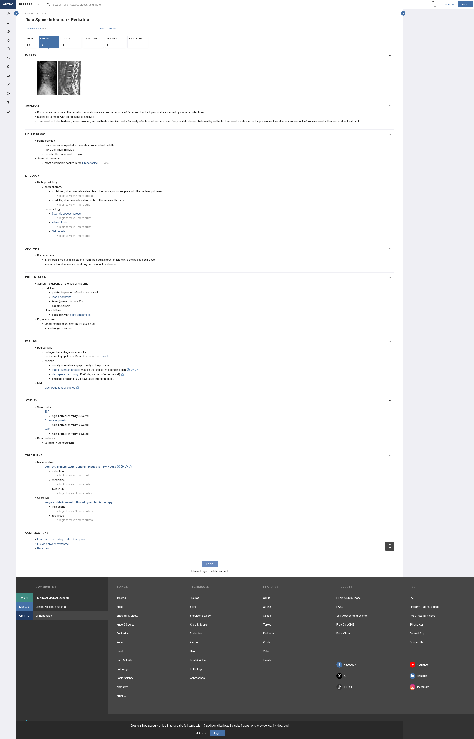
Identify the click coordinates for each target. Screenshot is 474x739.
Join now (449, 4)
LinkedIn (422, 675)
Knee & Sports (125, 624)
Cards (266, 598)
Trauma (121, 598)
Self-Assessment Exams (351, 615)
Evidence (268, 633)
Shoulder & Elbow (127, 615)
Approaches (197, 678)
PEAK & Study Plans (348, 598)
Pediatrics (123, 633)
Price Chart (343, 633)
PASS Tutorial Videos (422, 615)
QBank (267, 606)
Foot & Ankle (124, 660)
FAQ (412, 598)
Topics (267, 624)
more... (121, 695)
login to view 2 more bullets (76, 195)
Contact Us (416, 642)
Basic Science (125, 678)
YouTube (422, 664)
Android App (417, 633)
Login (465, 4)
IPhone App (417, 624)
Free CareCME (345, 624)
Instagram (423, 687)
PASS (339, 606)
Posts (266, 642)
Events (267, 660)
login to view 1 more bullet (75, 204)
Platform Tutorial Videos (424, 606)
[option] (47, 78)
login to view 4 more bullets (76, 493)
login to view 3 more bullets (76, 511)
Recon (120, 642)
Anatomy (122, 687)
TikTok (348, 687)
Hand (120, 651)
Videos (267, 651)
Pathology (123, 669)
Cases (267, 615)
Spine (120, 606)
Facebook (350, 664)
